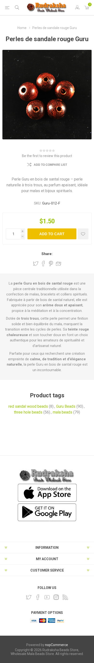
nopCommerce (56, 645)
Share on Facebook (43, 263)
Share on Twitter (35, 263)
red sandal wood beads (28, 406)
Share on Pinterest (51, 263)
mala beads (62, 412)
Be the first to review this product (47, 156)
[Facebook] (38, 597)
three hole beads (28, 412)
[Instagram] (56, 597)
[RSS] (65, 597)
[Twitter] (29, 597)
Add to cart (51, 234)
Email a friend (58, 263)
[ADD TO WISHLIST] (83, 233)
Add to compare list (50, 164)
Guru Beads (65, 406)
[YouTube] (47, 597)
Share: (47, 254)
